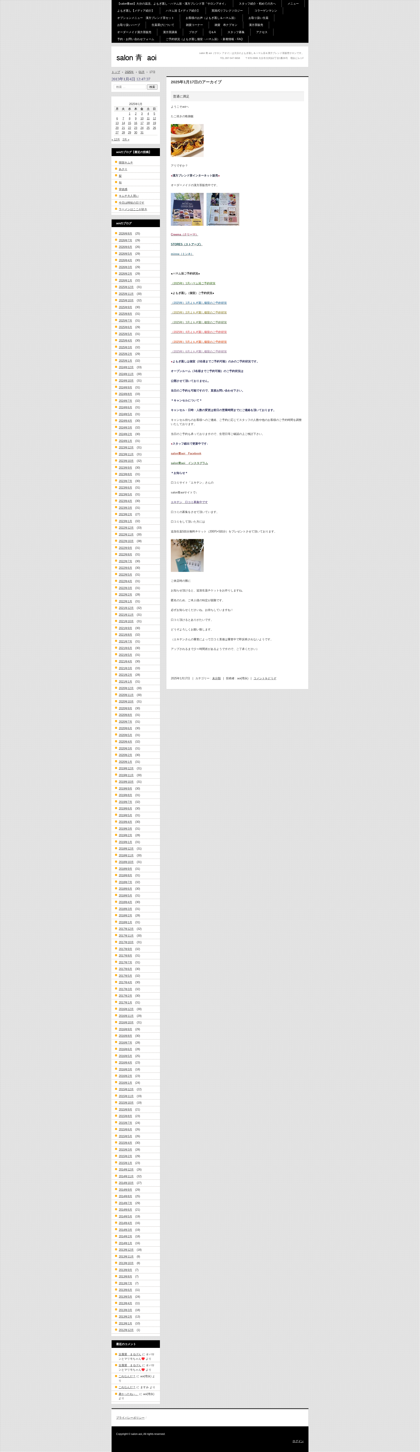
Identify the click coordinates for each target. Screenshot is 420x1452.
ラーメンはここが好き (133, 209)
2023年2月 (125, 514)
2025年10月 (126, 300)
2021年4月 (125, 661)
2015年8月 (125, 1116)
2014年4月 (125, 1223)
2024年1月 (125, 441)
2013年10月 (126, 1263)
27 (117, 132)
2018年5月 (125, 895)
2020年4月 (125, 741)
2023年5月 (125, 494)
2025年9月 (125, 307)
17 (142, 123)
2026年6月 (125, 247)
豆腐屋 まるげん (130, 1354)
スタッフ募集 (236, 32)
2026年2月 (125, 273)
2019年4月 (125, 822)
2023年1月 (125, 521)
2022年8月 (125, 554)
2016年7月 (125, 1042)
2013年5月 (125, 1296)
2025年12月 (126, 287)
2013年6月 (125, 1290)
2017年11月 (126, 935)
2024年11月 (126, 374)
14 (123, 123)
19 (154, 123)
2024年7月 (125, 400)
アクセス (262, 32)
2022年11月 (126, 534)
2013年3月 (125, 1310)
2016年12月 (126, 1009)
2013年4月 (125, 1303)
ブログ (193, 32)
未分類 (216, 678)
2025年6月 (125, 327)
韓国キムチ (126, 162)
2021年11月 (126, 614)
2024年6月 (125, 407)
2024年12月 (126, 367)
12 (154, 118)
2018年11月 (126, 855)
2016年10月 (126, 1022)
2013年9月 (125, 1270)
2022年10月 (126, 541)
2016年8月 (125, 1035)
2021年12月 (126, 608)
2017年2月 (125, 995)
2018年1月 (125, 922)
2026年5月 (125, 253)
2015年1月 (125, 1163)
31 (142, 132)
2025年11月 (126, 293)
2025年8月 (125, 313)
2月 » (125, 139)
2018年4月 (125, 902)
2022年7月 (125, 561)
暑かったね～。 (128, 1394)
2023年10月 (126, 461)
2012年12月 (126, 1330)
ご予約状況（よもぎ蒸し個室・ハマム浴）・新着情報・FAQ (204, 39)
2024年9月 (125, 387)
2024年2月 (125, 434)
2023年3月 (125, 507)
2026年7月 (125, 240)
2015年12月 (126, 1089)
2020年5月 (125, 735)
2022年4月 (125, 581)
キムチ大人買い (129, 196)
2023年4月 (125, 501)
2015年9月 (125, 1109)
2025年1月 (125, 360)
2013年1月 (125, 1323)
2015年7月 (125, 1123)
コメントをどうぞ (265, 678)
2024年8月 (125, 394)
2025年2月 (125, 354)
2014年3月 (125, 1229)
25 (148, 128)
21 (123, 128)
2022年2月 (125, 594)
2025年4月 (125, 340)
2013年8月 (125, 1276)
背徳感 (123, 189)
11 (148, 118)
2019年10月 (126, 781)
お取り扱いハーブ (128, 25)
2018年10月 (126, 862)
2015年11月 (126, 1096)
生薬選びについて (163, 25)
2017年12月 (126, 929)
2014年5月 (125, 1216)
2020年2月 (125, 755)
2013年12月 (126, 1249)
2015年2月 (125, 1156)
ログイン (298, 1441)
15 (129, 123)
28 (123, 132)
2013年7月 (125, 1283)
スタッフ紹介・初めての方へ (257, 3)
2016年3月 (125, 1069)
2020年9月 (125, 708)
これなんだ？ (127, 1376)
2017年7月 (125, 962)
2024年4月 (125, 420)
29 (129, 132)
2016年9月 (125, 1029)
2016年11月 (126, 1016)
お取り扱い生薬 (258, 18)
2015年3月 (125, 1149)
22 (129, 128)
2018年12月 (126, 848)
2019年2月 (125, 835)
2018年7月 (125, 882)
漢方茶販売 (256, 25)
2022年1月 (125, 601)
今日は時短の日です (131, 202)
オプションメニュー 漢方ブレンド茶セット (145, 18)
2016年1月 (125, 1082)
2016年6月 (125, 1049)
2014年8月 (125, 1196)
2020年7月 (125, 721)
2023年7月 (125, 481)
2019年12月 (126, 768)
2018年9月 (125, 868)
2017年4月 (125, 982)
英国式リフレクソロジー (227, 10)
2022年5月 (125, 574)
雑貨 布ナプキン (226, 25)
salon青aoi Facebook (186, 453)
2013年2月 (125, 1316)
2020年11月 (126, 695)
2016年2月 (125, 1076)
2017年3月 (125, 989)
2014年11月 (126, 1176)
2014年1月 (125, 1243)
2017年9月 (125, 949)
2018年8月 (125, 875)
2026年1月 (125, 280)
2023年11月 (126, 454)
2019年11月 (126, 775)
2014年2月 (125, 1236)
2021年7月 (125, 641)
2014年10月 (126, 1183)
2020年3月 (125, 748)
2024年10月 (126, 380)
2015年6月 (125, 1129)
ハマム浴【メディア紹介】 (183, 10)
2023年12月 (126, 447)
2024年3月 (125, 427)
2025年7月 (125, 320)
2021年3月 (125, 668)
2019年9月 (125, 788)
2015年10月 (126, 1102)
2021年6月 (125, 648)
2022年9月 (125, 548)
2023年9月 (125, 467)
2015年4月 (125, 1142)
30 (135, 132)
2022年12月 (126, 527)
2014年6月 (125, 1209)
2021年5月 (125, 655)
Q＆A (212, 32)
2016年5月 (125, 1056)
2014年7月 (125, 1203)
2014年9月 (125, 1189)
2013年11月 (126, 1256)
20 (117, 128)
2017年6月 (125, 969)
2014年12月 (126, 1169)
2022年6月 (125, 567)
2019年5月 (125, 815)
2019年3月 (125, 828)
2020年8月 (125, 715)
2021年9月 (125, 628)
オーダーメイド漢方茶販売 (134, 32)
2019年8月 (125, 795)
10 (142, 118)
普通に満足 (181, 96)
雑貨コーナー (194, 25)
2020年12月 (126, 688)
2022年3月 (125, 588)
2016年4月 (125, 1062)
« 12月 (116, 139)
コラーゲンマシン (265, 10)
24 (142, 128)
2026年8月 (125, 233)
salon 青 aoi (129, 65)
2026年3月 (125, 267)
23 (135, 128)
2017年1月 (125, 1002)
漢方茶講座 (170, 32)
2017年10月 (126, 942)
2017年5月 (125, 975)
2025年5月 (125, 334)
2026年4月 (125, 260)
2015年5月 (125, 1136)
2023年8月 (125, 474)
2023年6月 (125, 487)
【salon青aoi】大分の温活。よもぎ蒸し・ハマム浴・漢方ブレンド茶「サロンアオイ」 (172, 3)
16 (135, 123)
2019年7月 (125, 802)
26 (154, 128)
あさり (123, 169)
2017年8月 (125, 955)
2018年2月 (125, 915)
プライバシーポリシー (130, 1417)
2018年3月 (125, 909)
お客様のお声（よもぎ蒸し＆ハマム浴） (211, 18)
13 (117, 123)
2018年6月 (125, 888)
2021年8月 (125, 634)
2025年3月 (125, 347)
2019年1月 (125, 842)
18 (148, 123)
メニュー (293, 3)
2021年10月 (126, 621)
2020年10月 (126, 701)
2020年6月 (125, 728)
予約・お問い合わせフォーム (135, 39)
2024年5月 (125, 414)
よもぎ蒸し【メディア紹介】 (135, 10)
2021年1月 (125, 681)
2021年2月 (125, 674)
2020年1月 (125, 761)
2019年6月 (125, 808)
